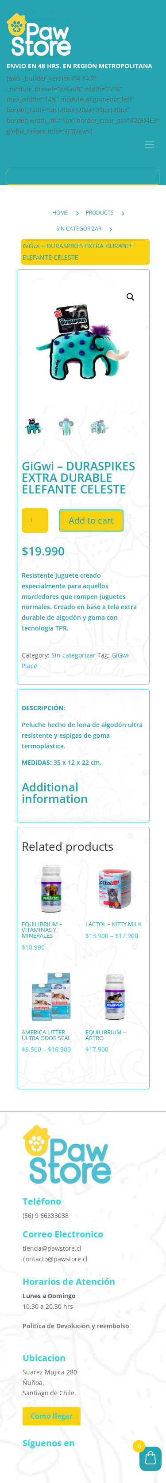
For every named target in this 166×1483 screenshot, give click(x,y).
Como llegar (52, 1416)
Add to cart (91, 520)
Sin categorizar (78, 228)
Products (100, 212)
